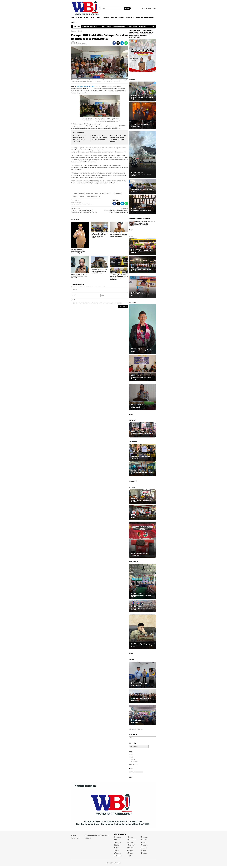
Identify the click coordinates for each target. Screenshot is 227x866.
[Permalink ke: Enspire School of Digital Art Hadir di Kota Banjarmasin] (142, 469)
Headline (132, 79)
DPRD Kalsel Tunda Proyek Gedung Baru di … (141, 645)
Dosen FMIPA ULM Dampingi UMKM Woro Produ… (141, 457)
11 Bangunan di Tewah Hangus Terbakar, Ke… (140, 125)
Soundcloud (119, 856)
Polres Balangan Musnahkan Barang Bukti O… (142, 516)
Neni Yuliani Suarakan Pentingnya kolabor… (142, 223)
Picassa (144, 848)
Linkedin (118, 845)
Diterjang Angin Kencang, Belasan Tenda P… (141, 190)
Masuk (131, 757)
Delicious (118, 853)
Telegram (145, 853)
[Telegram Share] (122, 43)
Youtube (131, 848)
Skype (117, 848)
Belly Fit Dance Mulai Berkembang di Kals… (142, 434)
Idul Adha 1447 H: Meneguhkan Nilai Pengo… (141, 350)
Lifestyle (132, 420)
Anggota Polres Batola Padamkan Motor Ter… (141, 174)
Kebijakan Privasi (103, 835)
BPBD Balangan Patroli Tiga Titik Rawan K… (141, 608)
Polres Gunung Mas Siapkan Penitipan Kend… (139, 406)
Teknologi (133, 441)
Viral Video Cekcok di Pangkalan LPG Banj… (142, 98)
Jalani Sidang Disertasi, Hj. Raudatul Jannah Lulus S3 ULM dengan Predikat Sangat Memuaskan (119, 277)
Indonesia (132, 302)
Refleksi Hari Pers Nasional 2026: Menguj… (141, 211)
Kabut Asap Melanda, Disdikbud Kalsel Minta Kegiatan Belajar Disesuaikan (79, 251)
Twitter (131, 837)
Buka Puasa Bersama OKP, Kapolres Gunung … (141, 378)
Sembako (81, 196)
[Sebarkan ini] (114, 43)
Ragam (131, 659)
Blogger (131, 850)
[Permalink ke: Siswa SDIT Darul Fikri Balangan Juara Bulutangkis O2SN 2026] (142, 287)
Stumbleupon (132, 840)
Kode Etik (88, 838)
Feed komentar (133, 761)
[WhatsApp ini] (126, 43)
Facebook (118, 837)
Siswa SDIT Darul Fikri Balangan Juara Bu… (142, 294)
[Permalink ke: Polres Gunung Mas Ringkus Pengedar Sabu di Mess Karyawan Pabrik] (142, 540)
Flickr (117, 850)
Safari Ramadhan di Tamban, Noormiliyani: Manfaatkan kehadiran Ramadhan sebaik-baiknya (84, 210)
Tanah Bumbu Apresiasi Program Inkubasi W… (141, 699)
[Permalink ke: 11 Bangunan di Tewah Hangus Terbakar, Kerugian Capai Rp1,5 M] (142, 115)
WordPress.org (133, 764)
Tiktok (130, 853)
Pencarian (127, 8)
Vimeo (144, 842)
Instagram (118, 842)
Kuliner (132, 487)
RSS (130, 856)
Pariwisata (133, 481)
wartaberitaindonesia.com (85, 86)
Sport (131, 236)
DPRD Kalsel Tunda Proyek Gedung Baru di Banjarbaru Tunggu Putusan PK (122, 26)
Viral (131, 414)
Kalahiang (118, 193)
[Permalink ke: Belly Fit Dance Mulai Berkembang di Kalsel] (142, 429)
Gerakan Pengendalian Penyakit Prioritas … (141, 595)
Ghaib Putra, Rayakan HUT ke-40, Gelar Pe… (141, 251)
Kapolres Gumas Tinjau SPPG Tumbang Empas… (139, 684)
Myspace (145, 845)
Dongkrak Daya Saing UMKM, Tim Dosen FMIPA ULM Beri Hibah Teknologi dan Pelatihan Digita (99, 235)
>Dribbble (131, 842)
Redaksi (73, 835)
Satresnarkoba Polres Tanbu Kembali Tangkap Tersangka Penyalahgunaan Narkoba (116, 210)
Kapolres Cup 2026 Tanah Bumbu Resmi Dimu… (141, 270)
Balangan (74, 193)
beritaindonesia (99, 193)
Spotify (144, 850)
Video (131, 653)
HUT (112, 193)
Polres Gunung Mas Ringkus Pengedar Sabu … (139, 554)
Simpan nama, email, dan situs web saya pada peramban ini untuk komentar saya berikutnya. (97, 303)
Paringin (74, 196)
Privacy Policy (75, 838)
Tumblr (118, 840)
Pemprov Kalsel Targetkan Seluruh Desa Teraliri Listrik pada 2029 (79, 276)
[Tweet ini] (118, 43)
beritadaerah (89, 193)
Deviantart (131, 845)
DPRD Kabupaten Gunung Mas (142, 221)
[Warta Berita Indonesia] (85, 8)
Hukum (133, 498)
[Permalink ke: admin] (73, 43)
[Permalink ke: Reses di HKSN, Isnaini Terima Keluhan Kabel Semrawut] (142, 715)
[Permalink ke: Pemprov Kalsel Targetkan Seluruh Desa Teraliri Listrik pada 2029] (80, 264)
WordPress (145, 840)
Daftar (130, 754)
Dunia (131, 230)
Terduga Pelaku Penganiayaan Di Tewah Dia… (141, 501)
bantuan (81, 193)
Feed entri (132, 759)
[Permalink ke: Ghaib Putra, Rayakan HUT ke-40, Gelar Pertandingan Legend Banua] (142, 246)
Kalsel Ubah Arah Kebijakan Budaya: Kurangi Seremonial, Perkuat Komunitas (118, 234)
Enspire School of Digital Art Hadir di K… (142, 473)
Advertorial (133, 562)
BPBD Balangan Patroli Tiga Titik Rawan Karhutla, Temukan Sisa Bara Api (99, 137)
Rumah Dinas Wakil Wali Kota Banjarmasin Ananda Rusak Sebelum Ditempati (99, 271)
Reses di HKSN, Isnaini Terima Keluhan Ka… (140, 721)
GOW (107, 193)
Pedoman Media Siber (91, 835)
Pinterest (145, 837)
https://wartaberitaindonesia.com (84, 204)
